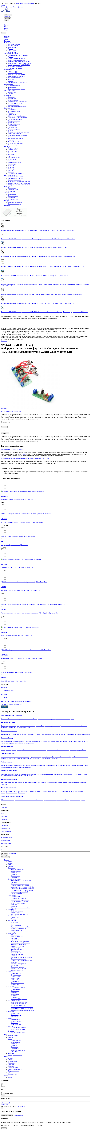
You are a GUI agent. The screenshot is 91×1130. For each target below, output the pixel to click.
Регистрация (21, 1106)
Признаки (4, 694)
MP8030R (4, 655)
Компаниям (4, 825)
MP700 (3, 609)
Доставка (20, 7)
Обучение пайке (9, 690)
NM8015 (4, 519)
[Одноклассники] (1, 1100)
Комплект (4, 341)
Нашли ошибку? (6, 843)
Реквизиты (4, 816)
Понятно (3, 1128)
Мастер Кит (12, 853)
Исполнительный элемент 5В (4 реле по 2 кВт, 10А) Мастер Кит (20, 590)
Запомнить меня (8, 1093)
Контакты (4, 819)
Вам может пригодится (25, 701)
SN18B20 (4, 496)
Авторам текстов (6, 831)
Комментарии (14, 701)
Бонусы (3, 5)
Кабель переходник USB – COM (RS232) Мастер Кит (17, 567)
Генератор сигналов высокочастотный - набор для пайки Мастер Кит (22, 522)
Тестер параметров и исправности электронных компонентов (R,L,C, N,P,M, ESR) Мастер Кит (29, 613)
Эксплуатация (5, 701)
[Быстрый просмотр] (5, 485)
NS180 (3, 677)
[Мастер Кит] (5, 12)
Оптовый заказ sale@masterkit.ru (24, 3)
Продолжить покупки (7, 1115)
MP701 (3, 587)
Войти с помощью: (6, 1098)
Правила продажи (6, 837)
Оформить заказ (18, 1115)
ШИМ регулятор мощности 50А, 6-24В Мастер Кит (16, 635)
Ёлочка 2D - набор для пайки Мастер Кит (13, 681)
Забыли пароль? (5, 1104)
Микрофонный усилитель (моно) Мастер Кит (14, 545)
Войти (3, 1095)
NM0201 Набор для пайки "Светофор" (12, 449)
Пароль (3, 1089)
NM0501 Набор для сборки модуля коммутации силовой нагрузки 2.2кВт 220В (25, 458)
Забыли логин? (5, 1103)
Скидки (3, 7)
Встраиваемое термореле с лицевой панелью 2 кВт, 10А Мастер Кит (21, 658)
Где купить (9, 7)
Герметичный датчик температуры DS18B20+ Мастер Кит (18, 499)
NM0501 (23, 454)
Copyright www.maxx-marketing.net (11, 704)
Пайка (6, 697)
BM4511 (4, 632)
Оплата (15, 7)
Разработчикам (5, 828)
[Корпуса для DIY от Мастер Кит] (14, 216)
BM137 (3, 541)
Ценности (4, 687)
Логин (3, 1086)
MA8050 (4, 564)
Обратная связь (5, 840)
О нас (2, 813)
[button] (8, 15)
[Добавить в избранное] (5, 488)
